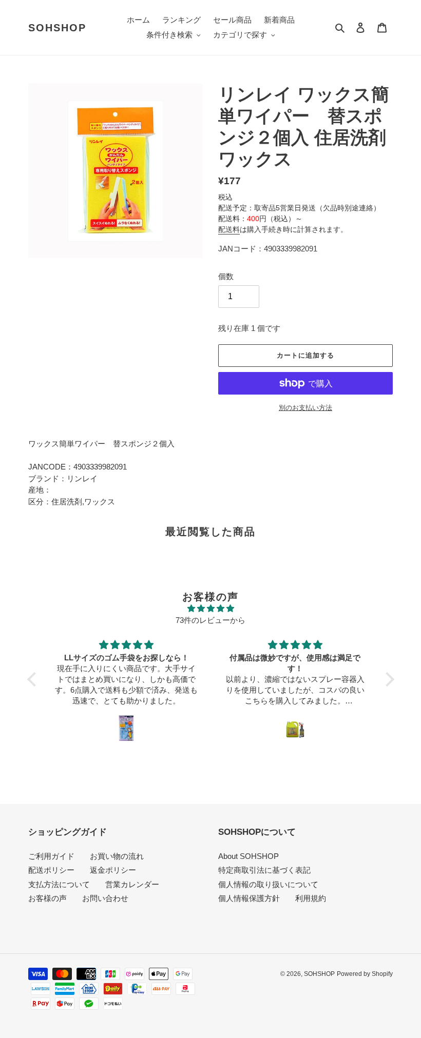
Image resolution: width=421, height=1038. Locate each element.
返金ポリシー (113, 870)
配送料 (229, 229)
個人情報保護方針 (249, 898)
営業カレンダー (132, 884)
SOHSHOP (57, 27)
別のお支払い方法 (305, 408)
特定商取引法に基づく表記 (264, 870)
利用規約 (310, 898)
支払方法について (59, 884)
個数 (226, 276)
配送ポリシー (51, 870)
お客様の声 (47, 898)
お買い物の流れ (117, 856)
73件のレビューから (210, 620)
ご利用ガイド (51, 856)
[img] (210, 609)
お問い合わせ (105, 898)
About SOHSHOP (248, 856)
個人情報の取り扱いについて (268, 884)
